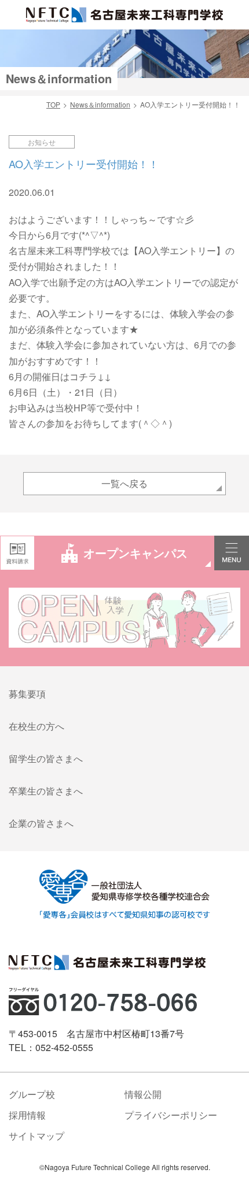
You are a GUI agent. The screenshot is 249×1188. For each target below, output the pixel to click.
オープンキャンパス (135, 552)
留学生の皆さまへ (46, 758)
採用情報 (27, 1115)
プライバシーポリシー (170, 1115)
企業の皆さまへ (41, 823)
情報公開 (143, 1094)
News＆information (100, 104)
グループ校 (32, 1094)
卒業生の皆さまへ (46, 790)
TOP (53, 104)
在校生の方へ (36, 726)
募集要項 (27, 693)
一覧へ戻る (124, 483)
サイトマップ (36, 1135)
